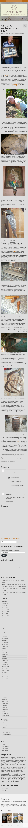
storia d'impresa (6, 732)
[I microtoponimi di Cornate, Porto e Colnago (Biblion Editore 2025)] (15, 814)
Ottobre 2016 (5, 668)
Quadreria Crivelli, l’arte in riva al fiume (18, 584)
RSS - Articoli (5, 788)
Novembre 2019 (5, 611)
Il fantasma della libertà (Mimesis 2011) (10, 573)
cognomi (13, 764)
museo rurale (13, 458)
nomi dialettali (17, 458)
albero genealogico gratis (10, 759)
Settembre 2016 (5, 670)
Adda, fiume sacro (6, 562)
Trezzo (3, 781)
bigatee (23, 454)
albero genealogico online (13, 761)
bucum (2, 455)
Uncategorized (6, 736)
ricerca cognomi (14, 775)
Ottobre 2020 (5, 607)
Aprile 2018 (4, 634)
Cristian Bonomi (5, 33)
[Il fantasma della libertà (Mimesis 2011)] (4, 818)
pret (23, 458)
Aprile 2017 (4, 656)
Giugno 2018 (5, 630)
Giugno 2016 (5, 676)
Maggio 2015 (5, 703)
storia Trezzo (21, 780)
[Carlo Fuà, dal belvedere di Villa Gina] (15, 818)
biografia (5, 722)
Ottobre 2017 (5, 644)
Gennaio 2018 (5, 638)
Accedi (3, 744)
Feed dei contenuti (6, 746)
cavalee (10, 455)
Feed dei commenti (6, 748)
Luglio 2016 (4, 674)
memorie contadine (14, 457)
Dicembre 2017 (5, 640)
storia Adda (3, 780)
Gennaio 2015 (5, 711)
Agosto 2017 (4, 648)
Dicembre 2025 (5, 603)
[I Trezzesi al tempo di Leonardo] (20, 818)
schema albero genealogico (17, 777)
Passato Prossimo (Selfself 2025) (9, 570)
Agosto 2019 (4, 617)
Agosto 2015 (4, 697)
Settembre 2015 (5, 695)
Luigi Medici (13, 767)
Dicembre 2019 (5, 609)
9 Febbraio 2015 (20, 470)
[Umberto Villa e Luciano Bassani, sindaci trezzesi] (15, 821)
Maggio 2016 (5, 678)
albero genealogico (20, 757)
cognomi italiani (20, 764)
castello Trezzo (21, 763)
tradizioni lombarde (19, 33)
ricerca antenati (5, 775)
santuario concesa (5, 777)
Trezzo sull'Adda (14, 781)
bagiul (21, 454)
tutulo (8, 461)
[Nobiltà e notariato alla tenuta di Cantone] (9, 821)
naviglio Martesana (18, 767)
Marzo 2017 (4, 658)
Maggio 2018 (5, 632)
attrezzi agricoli (7, 454)
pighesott (20, 458)
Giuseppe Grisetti (8, 457)
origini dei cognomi (21, 773)
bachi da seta (12, 242)
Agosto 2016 (4, 672)
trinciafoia (5, 461)
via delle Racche (12, 461)
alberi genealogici (10, 757)
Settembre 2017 (5, 646)
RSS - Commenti (5, 790)
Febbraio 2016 (5, 684)
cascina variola (6, 455)
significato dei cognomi (18, 778)
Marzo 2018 (4, 636)
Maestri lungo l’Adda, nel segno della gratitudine (12, 564)
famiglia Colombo (21, 765)
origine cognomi (11, 768)
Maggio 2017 (5, 654)
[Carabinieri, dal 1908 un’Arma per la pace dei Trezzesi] (20, 821)
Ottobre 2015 (5, 693)
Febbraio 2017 (5, 660)
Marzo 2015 (4, 707)
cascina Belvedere (16, 85)
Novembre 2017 (5, 642)
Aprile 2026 (4, 601)
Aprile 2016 (4, 680)
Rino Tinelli (21, 775)
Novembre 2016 (5, 666)
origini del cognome (6, 774)
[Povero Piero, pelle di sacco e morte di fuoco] (4, 821)
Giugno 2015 (5, 701)
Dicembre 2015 (5, 689)
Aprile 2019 (4, 621)
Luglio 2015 (4, 699)
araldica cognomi (13, 763)
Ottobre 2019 (5, 613)
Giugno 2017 (5, 652)
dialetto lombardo (16, 455)
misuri (18, 457)
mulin (23, 457)
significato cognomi (6, 778)
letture (4, 727)
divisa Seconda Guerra (22, 455)
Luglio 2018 (4, 628)
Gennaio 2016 (5, 687)
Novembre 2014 (5, 715)
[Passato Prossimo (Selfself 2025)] (20, 814)
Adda (3, 757)
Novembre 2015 (5, 691)
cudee (12, 455)
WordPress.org (5, 750)
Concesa (3, 765)
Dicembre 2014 (5, 713)
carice (6, 442)
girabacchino (3, 457)
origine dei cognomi (10, 770)
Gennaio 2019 (5, 623)
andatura (3, 454)
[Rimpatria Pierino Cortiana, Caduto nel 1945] (9, 818)
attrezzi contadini (12, 454)
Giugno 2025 (5, 605)
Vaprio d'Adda (23, 781)
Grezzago (21, 244)
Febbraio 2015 (5, 709)
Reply (24, 470)
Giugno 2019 (5, 619)
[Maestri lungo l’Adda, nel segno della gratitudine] (9, 814)
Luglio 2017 (4, 650)
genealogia (5, 725)
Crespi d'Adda (8, 765)
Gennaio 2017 (5, 662)
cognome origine (6, 764)
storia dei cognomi (11, 780)
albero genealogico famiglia (9, 758)
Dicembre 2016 (5, 664)
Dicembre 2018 (5, 626)
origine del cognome (16, 771)
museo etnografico (7, 458)
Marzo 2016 (4, 682)
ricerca (14, 33)
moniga (20, 457)
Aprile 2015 (4, 705)
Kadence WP (17, 825)
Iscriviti (4, 555)
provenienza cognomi (19, 774)
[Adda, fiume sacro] (4, 814)
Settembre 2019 (5, 615)
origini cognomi (11, 773)
